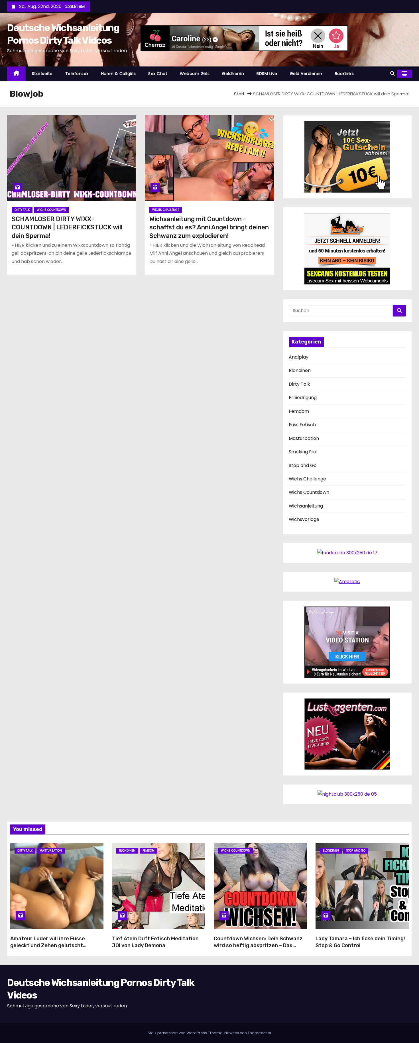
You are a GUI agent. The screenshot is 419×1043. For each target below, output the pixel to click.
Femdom (299, 411)
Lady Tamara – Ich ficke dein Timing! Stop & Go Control (360, 942)
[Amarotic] (347, 581)
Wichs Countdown (51, 210)
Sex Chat (157, 73)
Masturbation (304, 438)
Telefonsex (77, 73)
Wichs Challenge (165, 210)
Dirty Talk (22, 210)
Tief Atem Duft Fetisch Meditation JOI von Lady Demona (155, 942)
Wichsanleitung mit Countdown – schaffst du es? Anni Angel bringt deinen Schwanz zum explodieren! (209, 227)
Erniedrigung (303, 397)
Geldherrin (233, 73)
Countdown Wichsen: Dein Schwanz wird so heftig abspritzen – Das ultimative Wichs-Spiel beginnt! (258, 945)
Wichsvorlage (304, 519)
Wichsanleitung (306, 506)
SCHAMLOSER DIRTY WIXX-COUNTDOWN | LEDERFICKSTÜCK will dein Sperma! (67, 227)
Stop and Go (303, 465)
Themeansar (260, 1033)
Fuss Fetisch (302, 424)
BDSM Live (267, 73)
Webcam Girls (195, 73)
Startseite (42, 73)
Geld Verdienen (306, 73)
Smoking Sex (303, 451)
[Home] (16, 73)
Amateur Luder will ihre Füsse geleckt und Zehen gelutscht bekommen (47, 945)
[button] (392, 73)
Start (239, 94)
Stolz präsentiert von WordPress (178, 1033)
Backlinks (344, 73)
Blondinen (300, 370)
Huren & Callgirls (118, 73)
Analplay (298, 357)
